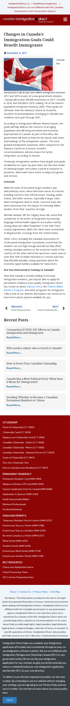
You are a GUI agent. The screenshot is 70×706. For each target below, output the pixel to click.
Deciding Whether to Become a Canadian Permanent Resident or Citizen (32, 398)
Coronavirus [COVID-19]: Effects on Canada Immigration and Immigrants (33, 331)
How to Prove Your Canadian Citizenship (32, 363)
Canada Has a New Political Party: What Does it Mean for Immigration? (35, 380)
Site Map (55, 591)
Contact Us (25, 591)
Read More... (14, 337)
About (13, 591)
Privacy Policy (41, 591)
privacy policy (60, 688)
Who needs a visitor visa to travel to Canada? (34, 348)
